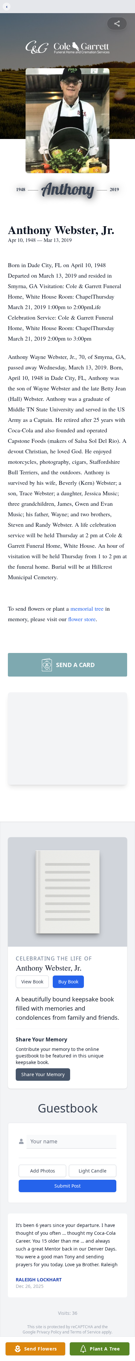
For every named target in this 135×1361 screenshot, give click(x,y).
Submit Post (67, 1186)
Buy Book (68, 981)
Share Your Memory (43, 1074)
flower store (82, 619)
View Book (32, 981)
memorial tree (87, 608)
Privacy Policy (49, 1332)
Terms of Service (85, 1332)
